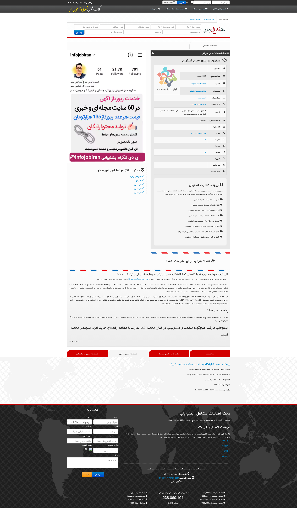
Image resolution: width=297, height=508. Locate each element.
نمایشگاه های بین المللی (87, 354)
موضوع (89, 416)
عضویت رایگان (168, 2)
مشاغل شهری (223, 19)
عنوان (116, 416)
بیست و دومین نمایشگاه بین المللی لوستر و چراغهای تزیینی (200, 364)
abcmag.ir (225, 441)
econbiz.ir (225, 456)
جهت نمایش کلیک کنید (198, 133)
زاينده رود (137, 184)
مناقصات (210, 354)
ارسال (98, 474)
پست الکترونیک (112, 435)
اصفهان (139, 180)
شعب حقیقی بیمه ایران (198, 104)
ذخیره (188, 2)
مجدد (86, 474)
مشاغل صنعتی (209, 19)
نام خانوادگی (87, 426)
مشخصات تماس (210, 45)
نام (117, 426)
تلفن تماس (87, 435)
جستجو (79, 32)
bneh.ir (227, 451)
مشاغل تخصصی (194, 19)
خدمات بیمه (202, 98)
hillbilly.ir (226, 446)
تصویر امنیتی (87, 445)
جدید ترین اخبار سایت (169, 354)
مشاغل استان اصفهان (198, 83)
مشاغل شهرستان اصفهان (197, 91)
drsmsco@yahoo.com (169, 478)
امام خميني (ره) (136, 177)
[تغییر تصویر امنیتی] (86, 449)
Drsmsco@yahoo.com (138, 279)
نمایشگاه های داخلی (128, 354)
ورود (181, 2)
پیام (116, 454)
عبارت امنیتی (113, 445)
